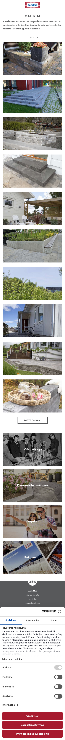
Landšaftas (32, 599)
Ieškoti (60, 4)
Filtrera (34, 37)
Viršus (32, 582)
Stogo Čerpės (32, 594)
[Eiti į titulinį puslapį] (32, 5)
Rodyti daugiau (32, 420)
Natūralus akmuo (32, 603)
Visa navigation (6, 5)
